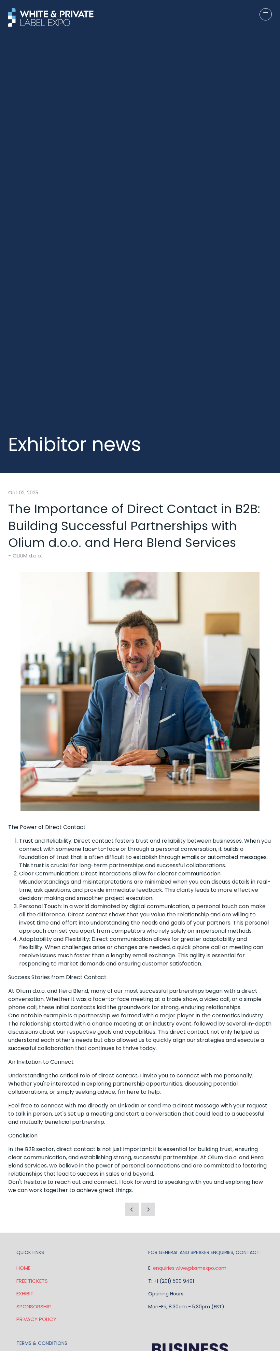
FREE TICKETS (32, 1280)
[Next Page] (148, 1209)
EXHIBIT (24, 1293)
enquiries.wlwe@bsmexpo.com (189, 1268)
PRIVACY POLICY (36, 1319)
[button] (266, 14)
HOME (23, 1268)
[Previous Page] (132, 1209)
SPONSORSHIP (33, 1306)
